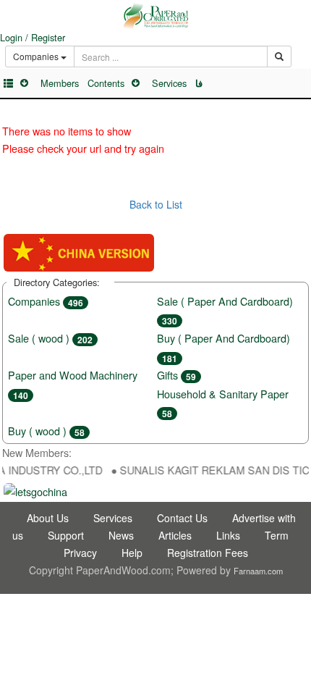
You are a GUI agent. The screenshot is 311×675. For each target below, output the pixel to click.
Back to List (155, 204)
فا (199, 83)
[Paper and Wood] (155, 16)
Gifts (176, 374)
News (121, 535)
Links (228, 535)
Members (60, 83)
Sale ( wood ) (50, 337)
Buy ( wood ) (46, 430)
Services (169, 83)
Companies (45, 301)
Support (66, 535)
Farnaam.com (258, 571)
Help (132, 552)
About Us (48, 518)
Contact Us (182, 518)
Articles (175, 535)
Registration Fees (207, 552)
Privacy (80, 552)
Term (277, 535)
